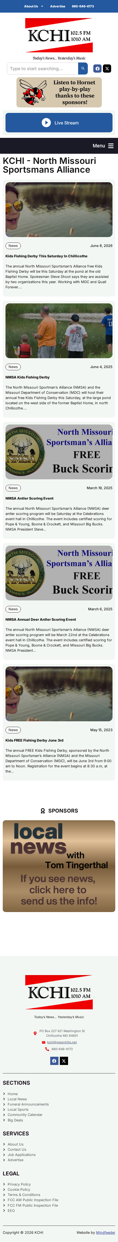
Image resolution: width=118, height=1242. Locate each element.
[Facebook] (97, 68)
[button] (103, 146)
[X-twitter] (107, 68)
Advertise (57, 6)
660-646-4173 (83, 6)
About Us (31, 6)
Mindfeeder (105, 1232)
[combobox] (42, 68)
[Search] (83, 68)
